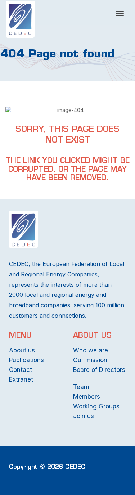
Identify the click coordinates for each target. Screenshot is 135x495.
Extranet (21, 379)
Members (86, 396)
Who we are (90, 350)
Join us (83, 416)
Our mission (90, 360)
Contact (20, 369)
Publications (26, 360)
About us (22, 350)
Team (81, 387)
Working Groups (96, 406)
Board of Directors (99, 369)
